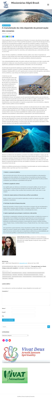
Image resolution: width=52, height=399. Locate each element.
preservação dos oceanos (17, 276)
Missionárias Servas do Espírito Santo (31, 274)
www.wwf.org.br (23, 263)
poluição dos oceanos (6, 276)
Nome (4, 308)
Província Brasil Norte (27, 276)
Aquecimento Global (6, 272)
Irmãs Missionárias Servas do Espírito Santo (35, 272)
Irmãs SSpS (15, 274)
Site (3, 316)
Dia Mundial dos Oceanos (17, 272)
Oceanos (41, 274)
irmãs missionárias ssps (7, 274)
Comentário (5, 291)
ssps (44, 276)
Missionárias (20, 274)
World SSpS (11, 278)
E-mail (4, 312)
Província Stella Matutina (38, 276)
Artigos (9, 33)
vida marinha (5, 278)
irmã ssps (24, 272)
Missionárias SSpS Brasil (25, 2)
